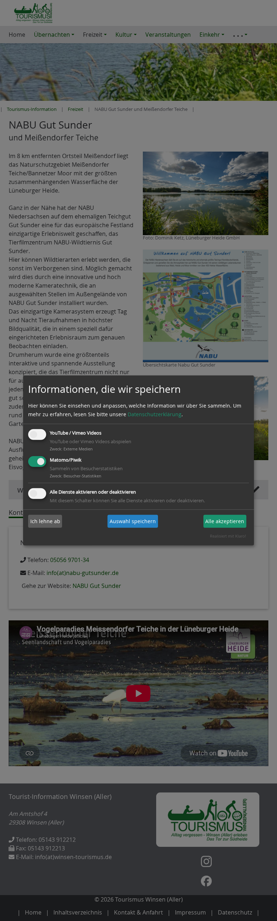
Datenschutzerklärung (154, 414)
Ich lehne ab (45, 521)
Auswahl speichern (133, 521)
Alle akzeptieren (224, 521)
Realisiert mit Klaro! (228, 536)
